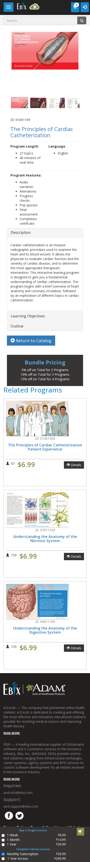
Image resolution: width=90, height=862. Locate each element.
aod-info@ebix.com (18, 792)
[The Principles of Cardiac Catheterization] (19, 102)
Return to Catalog (33, 340)
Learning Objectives (28, 316)
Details (75, 465)
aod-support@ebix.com (20, 806)
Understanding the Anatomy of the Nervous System (45, 538)
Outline (17, 326)
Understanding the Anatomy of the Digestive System (45, 630)
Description (21, 232)
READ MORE (11, 733)
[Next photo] (76, 102)
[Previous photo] (13, 102)
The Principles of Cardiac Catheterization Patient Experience (45, 447)
